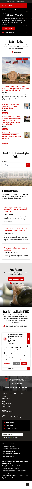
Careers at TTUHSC (23, 475)
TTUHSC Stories (7, 5)
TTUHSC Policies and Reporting (10, 468)
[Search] (28, 165)
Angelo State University (8, 446)
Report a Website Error (8, 478)
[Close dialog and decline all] (28, 346)
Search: (4, 161)
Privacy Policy (6, 466)
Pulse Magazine (9, 32)
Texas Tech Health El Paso (9, 451)
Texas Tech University (8, 456)
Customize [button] (7, 363)
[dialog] (16, 355)
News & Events (15, 10)
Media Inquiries (8, 28)
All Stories (17, 52)
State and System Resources (19, 466)
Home (5, 10)
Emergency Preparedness (9, 470)
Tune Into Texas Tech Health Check (16, 326)
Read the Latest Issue (16, 279)
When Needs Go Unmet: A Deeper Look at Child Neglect (14, 335)
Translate (15, 437)
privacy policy (18, 360)
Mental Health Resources (9, 475)
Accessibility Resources (8, 473)
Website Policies (22, 470)
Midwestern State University (10, 448)
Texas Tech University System (10, 453)
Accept (24, 363)
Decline (17, 363)
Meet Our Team (17, 283)
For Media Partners (11, 428)
